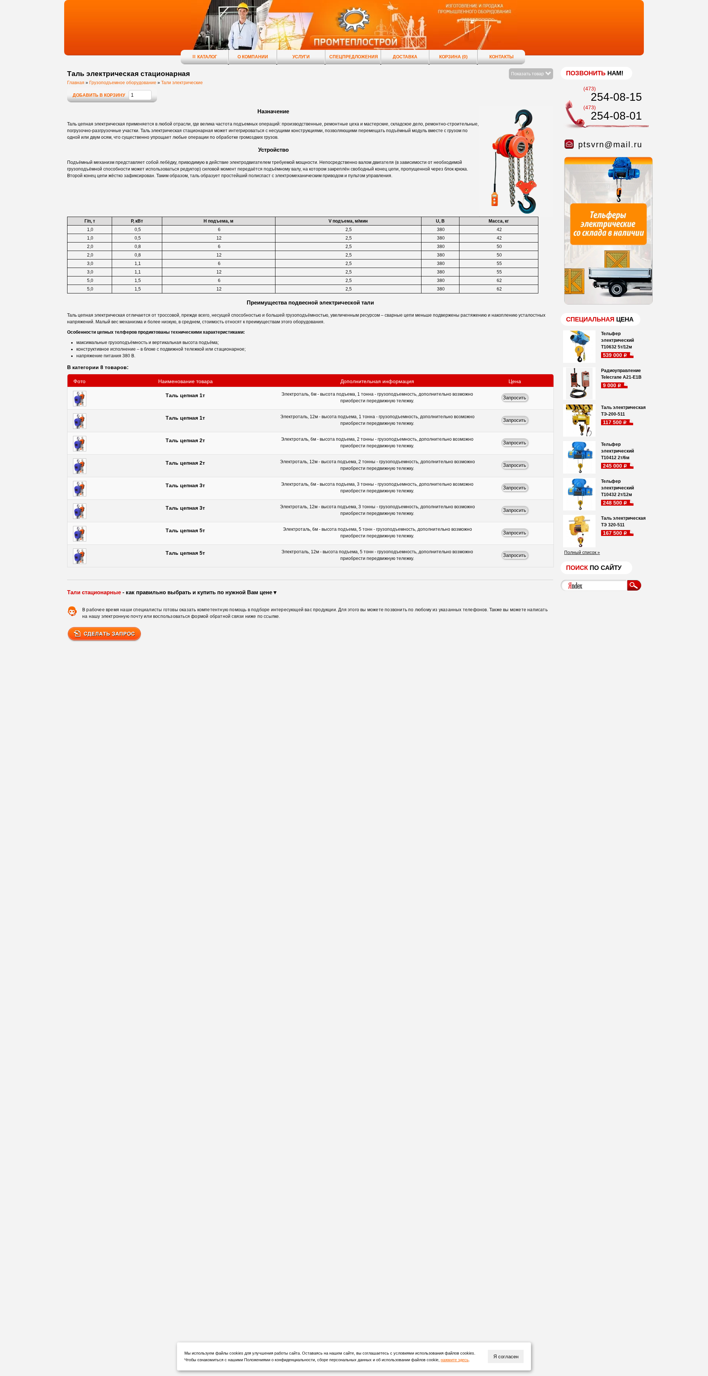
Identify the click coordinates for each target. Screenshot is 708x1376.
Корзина (453, 56)
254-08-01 (616, 116)
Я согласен (505, 1356)
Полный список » (582, 552)
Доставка (405, 56)
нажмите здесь (455, 1360)
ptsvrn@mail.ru (610, 144)
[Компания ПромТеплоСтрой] (354, 31)
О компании (252, 56)
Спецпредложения (353, 56)
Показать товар (528, 73)
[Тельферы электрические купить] (606, 303)
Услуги (301, 56)
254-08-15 (616, 97)
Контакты (501, 56)
